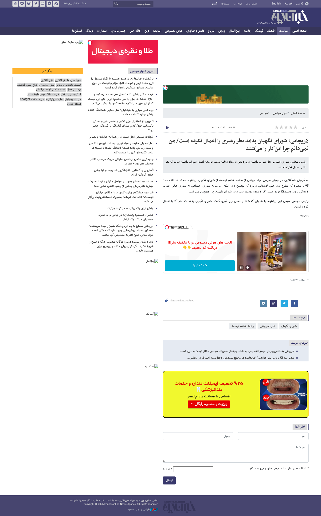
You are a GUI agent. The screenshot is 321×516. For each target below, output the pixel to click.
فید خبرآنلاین (56, 4)
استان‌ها (77, 31)
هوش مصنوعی (174, 31)
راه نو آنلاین (62, 80)
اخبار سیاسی (280, 113)
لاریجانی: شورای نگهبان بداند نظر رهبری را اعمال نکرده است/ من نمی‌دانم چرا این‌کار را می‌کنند (239, 145)
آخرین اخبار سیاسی (142, 71)
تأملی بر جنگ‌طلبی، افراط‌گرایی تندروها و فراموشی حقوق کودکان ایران (123, 172)
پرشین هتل (74, 90)
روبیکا (15, 4)
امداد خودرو (74, 104)
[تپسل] (165, 87)
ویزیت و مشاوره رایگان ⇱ (209, 404)
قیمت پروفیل (73, 99)
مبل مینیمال (46, 85)
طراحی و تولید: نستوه (139, 510)
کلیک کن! (200, 265)
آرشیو (214, 4)
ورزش (221, 31)
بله (22, 4)
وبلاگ (89, 31)
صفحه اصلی (299, 31)
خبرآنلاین (283, 17)
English (276, 4)
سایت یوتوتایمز (54, 99)
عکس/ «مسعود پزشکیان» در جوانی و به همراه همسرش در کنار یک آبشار (125, 217)
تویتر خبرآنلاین (36, 4)
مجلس (264, 113)
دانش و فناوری (195, 31)
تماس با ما (251, 4)
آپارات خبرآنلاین (29, 4)
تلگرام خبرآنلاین (49, 4)
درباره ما (238, 4)
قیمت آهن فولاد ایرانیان (50, 90)
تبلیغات (225, 4)
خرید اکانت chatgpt (32, 99)
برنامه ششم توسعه (242, 326)
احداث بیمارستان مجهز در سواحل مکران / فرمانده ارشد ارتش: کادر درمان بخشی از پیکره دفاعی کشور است (120, 183)
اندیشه (157, 31)
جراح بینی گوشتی (27, 85)
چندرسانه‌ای (118, 31)
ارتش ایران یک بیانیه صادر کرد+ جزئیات (130, 208)
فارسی (299, 4)
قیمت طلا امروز (49, 94)
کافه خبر (135, 31)
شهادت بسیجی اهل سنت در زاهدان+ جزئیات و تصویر (121, 137)
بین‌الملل (234, 31)
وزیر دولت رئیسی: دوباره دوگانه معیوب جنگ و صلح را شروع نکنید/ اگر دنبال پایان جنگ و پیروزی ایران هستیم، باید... (121, 246)
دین (147, 31)
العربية (289, 4)
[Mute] (248, 267)
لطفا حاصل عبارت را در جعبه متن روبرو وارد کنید (278, 468)
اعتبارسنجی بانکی (70, 94)
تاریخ (211, 31)
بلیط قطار (33, 94)
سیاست (284, 31)
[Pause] (241, 267)
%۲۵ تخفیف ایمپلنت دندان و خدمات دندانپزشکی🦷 (209, 386)
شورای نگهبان (289, 326)
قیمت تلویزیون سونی (68, 85)
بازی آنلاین (47, 80)
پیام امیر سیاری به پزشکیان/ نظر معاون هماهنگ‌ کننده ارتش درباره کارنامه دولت (120, 112)
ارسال (169, 480)
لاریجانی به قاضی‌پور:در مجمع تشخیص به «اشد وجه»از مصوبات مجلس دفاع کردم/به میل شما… (237, 351)
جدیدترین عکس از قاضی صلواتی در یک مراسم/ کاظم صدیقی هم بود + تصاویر (121, 161)
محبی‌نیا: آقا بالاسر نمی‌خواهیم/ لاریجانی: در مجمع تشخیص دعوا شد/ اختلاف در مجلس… (240, 358)
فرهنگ (259, 31)
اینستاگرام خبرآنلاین (42, 4)
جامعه (247, 31)
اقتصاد (271, 31)
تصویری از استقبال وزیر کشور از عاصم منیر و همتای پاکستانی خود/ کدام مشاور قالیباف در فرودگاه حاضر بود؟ (122, 126)
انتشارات (102, 31)
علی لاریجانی (267, 326)
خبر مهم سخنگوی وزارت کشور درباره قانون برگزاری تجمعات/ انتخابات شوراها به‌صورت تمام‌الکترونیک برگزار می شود (120, 197)
